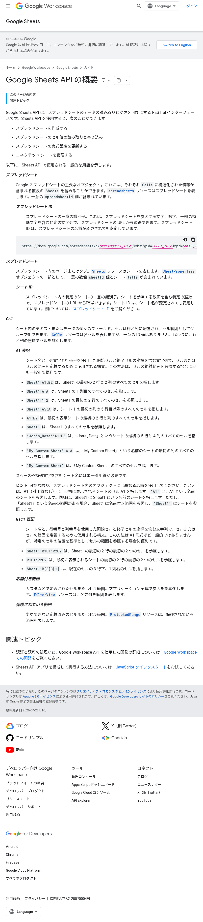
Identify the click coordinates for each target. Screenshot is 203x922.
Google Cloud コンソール (91, 793)
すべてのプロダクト (21, 878)
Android (12, 847)
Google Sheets (23, 21)
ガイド (89, 67)
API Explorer (81, 800)
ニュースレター (149, 785)
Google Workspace (36, 67)
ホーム (11, 67)
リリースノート (18, 799)
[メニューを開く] (8, 6)
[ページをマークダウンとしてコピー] (118, 80)
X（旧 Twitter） (149, 793)
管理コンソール (84, 777)
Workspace (58, 6)
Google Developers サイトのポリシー (137, 696)
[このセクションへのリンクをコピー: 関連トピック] (46, 640)
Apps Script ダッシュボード (93, 785)
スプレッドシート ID (91, 309)
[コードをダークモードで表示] (185, 240)
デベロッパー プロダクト (25, 791)
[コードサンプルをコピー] (193, 240)
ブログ (142, 777)
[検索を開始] (139, 6)
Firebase (12, 862)
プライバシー (35, 899)
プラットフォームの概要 (25, 783)
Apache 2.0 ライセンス (39, 696)
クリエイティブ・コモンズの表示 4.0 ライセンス (111, 691)
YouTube (144, 800)
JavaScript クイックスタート (141, 667)
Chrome (12, 855)
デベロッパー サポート (23, 807)
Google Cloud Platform (23, 870)
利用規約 (13, 815)
